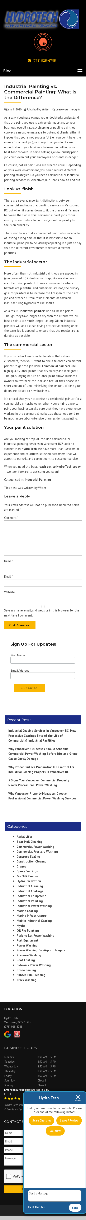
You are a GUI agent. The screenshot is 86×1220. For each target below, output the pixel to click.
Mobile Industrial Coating (34, 921)
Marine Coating (27, 911)
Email (8, 577)
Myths (21, 926)
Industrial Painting (38, 480)
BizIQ (31, 1206)
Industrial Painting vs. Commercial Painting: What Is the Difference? (40, 92)
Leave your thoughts (68, 109)
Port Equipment (27, 940)
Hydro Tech (29, 449)
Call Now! (55, 1131)
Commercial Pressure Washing (37, 851)
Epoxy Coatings (27, 871)
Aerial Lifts (24, 837)
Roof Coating (26, 960)
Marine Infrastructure (32, 916)
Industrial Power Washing (34, 906)
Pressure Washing (29, 955)
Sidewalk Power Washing (34, 965)
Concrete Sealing (28, 857)
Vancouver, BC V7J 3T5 (17, 1022)
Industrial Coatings (30, 891)
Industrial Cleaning (30, 886)
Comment (11, 518)
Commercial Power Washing (35, 847)
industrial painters (33, 311)
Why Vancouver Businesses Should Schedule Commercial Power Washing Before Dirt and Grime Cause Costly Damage (42, 754)
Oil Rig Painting (28, 930)
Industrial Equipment (31, 896)
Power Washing (27, 945)
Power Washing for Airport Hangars (41, 950)
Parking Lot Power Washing (35, 936)
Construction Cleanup (31, 861)
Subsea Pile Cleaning (31, 975)
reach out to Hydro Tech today (59, 467)
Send (75, 1208)
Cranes (21, 866)
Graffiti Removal (28, 876)
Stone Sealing (26, 970)
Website (9, 592)
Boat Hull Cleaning (30, 842)
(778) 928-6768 (44, 60)
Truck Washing (27, 980)
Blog (7, 70)
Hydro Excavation (29, 881)
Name (8, 561)
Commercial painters (56, 366)
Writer (45, 109)
